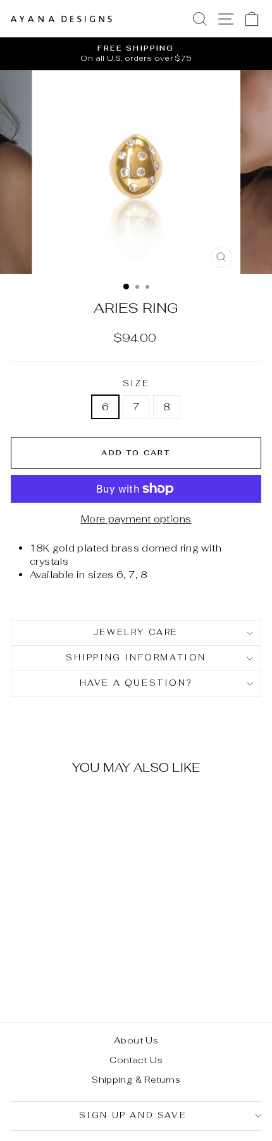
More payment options (136, 519)
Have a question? (136, 683)
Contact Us (136, 1060)
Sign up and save (133, 1115)
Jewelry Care (136, 632)
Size (136, 383)
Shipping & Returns (136, 1079)
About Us (136, 1040)
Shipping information (136, 657)
